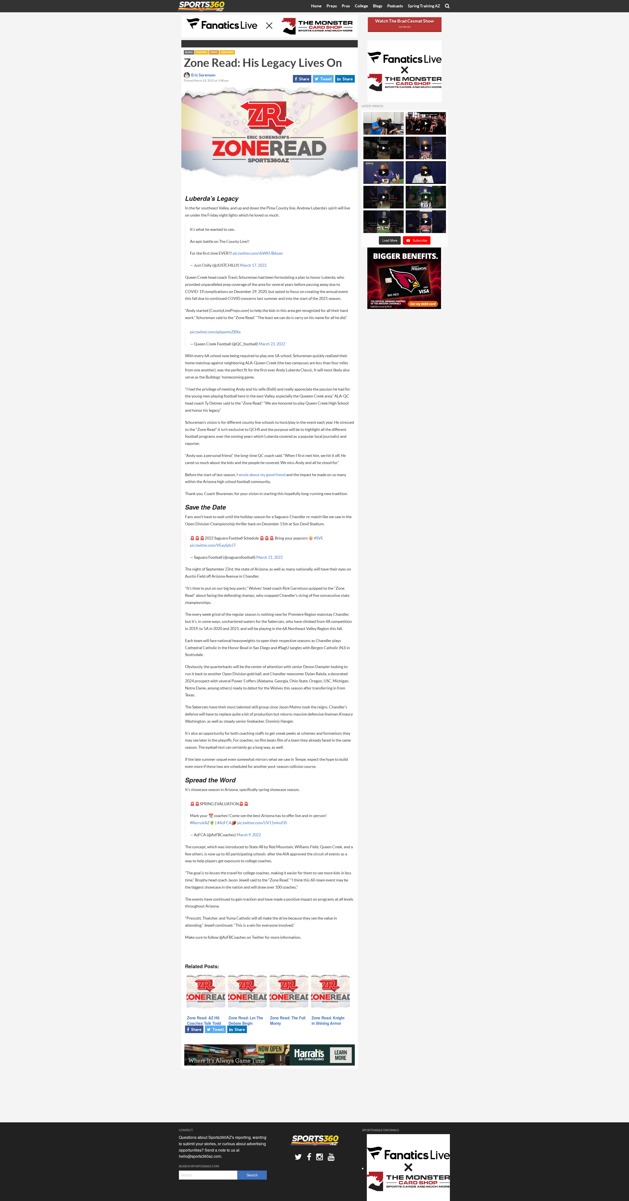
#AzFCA (224, 823)
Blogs (377, 6)
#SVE (318, 538)
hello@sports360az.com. (200, 1156)
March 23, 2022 (272, 344)
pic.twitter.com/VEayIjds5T (213, 545)
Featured (201, 52)
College (361, 6)
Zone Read (227, 52)
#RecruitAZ (200, 823)
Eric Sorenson (203, 75)
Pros (346, 6)
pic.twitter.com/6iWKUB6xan (258, 253)
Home (316, 6)
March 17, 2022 (253, 265)
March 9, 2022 (249, 835)
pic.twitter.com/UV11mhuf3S (262, 823)
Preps (332, 6)
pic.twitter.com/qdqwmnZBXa (215, 332)
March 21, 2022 (269, 557)
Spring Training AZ (424, 6)
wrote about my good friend (262, 475)
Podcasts (395, 6)
